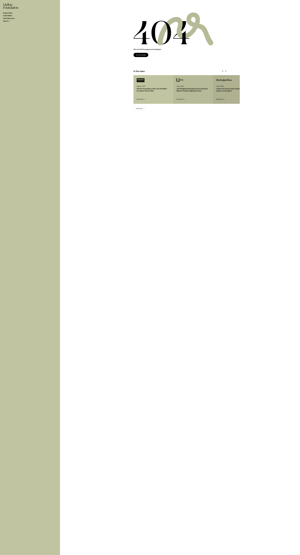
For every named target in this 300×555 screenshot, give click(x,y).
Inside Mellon (7, 16)
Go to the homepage (141, 55)
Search (5, 21)
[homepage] (10, 6)
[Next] (225, 71)
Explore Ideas (7, 13)
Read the (140, 99)
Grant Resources (9, 18)
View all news (139, 108)
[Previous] (223, 71)
